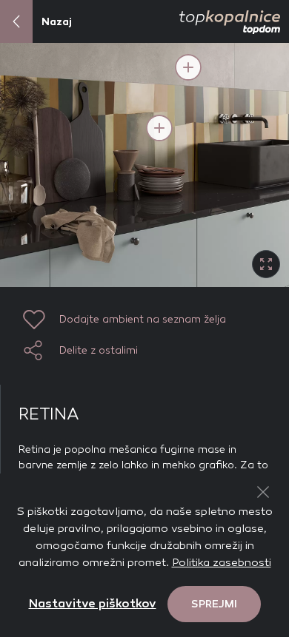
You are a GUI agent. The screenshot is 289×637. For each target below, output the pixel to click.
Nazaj (56, 22)
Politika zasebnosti (221, 562)
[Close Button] (263, 491)
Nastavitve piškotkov (92, 603)
